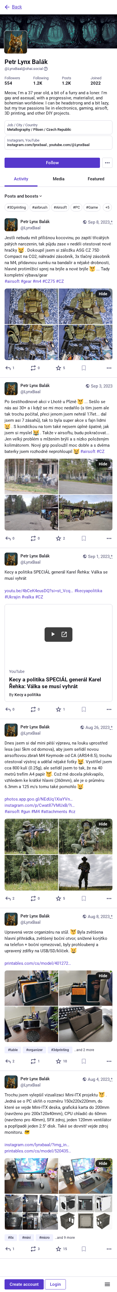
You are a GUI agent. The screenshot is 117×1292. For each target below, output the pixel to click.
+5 (107, 207)
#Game (92, 207)
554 (8, 83)
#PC (76, 207)
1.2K (37, 83)
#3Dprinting (16, 207)
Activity (21, 178)
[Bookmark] (83, 368)
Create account (24, 1284)
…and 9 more (65, 1238)
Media (58, 178)
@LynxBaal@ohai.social (24, 69)
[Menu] (107, 163)
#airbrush (39, 207)
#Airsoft (60, 207)
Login (55, 1284)
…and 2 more (84, 1050)
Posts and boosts (21, 196)
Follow (52, 162)
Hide (103, 294)
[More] (109, 368)
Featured (96, 178)
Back (17, 7)
